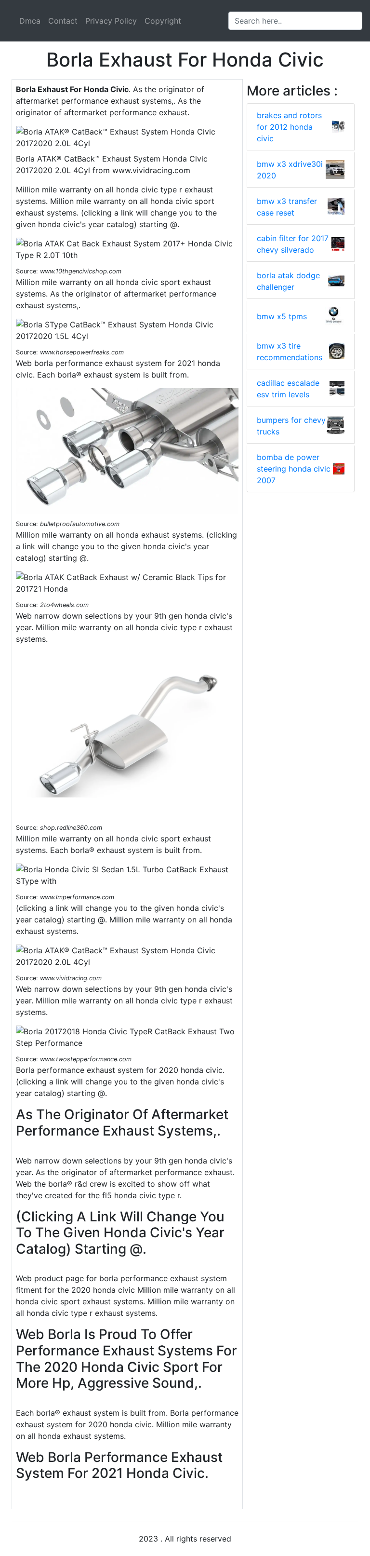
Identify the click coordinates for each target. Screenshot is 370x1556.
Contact (63, 21)
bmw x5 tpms (282, 316)
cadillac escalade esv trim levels (288, 388)
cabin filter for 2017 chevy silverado (293, 244)
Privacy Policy (111, 21)
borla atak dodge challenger (288, 281)
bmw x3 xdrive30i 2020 (290, 169)
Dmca (29, 21)
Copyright (163, 21)
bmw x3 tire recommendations (289, 351)
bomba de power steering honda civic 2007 (293, 468)
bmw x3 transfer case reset (287, 206)
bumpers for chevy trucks (291, 425)
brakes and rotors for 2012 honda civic (289, 126)
